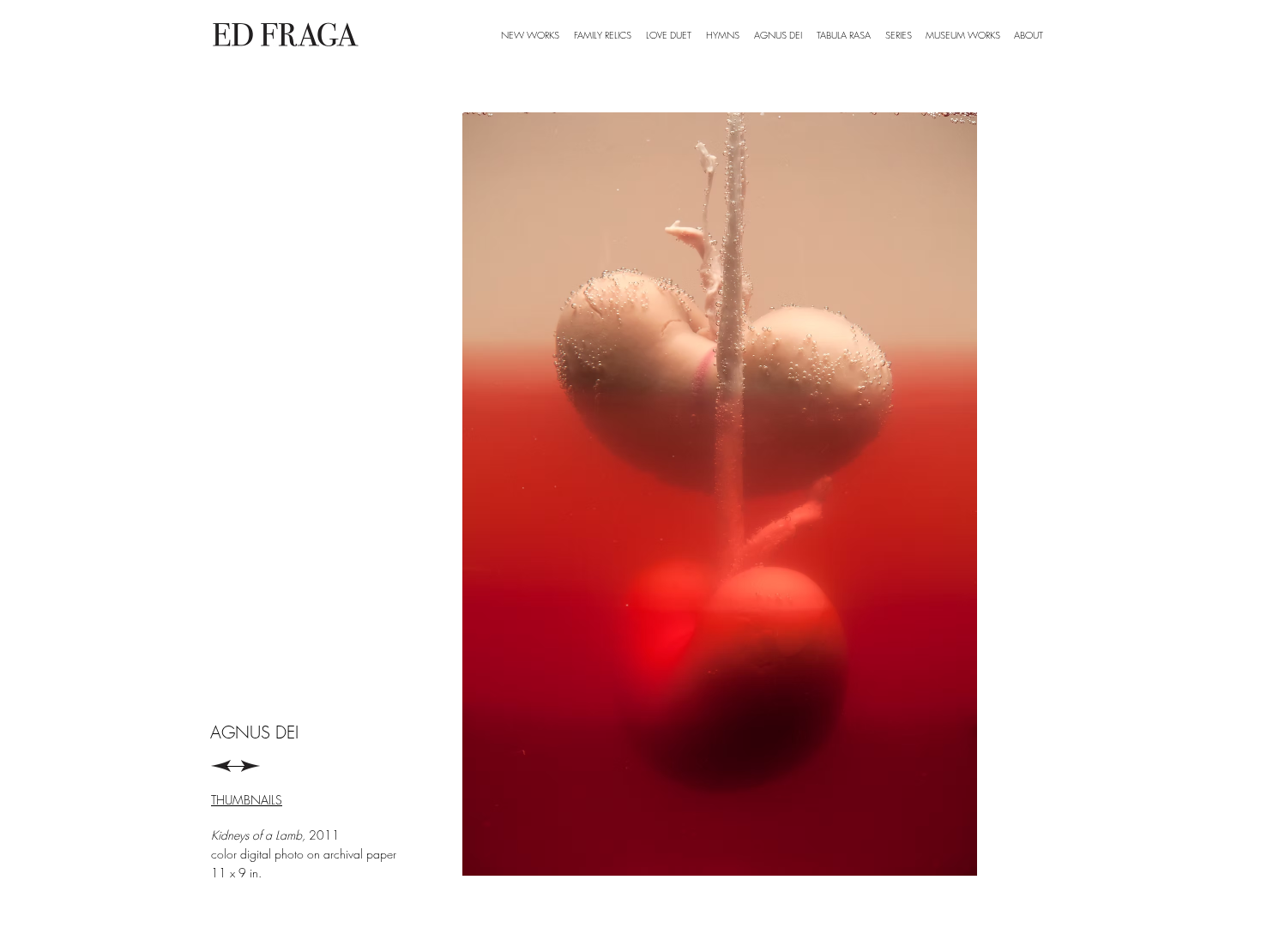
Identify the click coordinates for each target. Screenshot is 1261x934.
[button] (898, 35)
